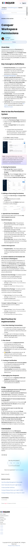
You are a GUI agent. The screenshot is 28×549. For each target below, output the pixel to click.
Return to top (4, 474)
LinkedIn (6, 455)
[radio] (10, 463)
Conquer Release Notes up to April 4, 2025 (12, 490)
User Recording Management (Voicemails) (11, 482)
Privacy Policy (11, 545)
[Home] (8, 3)
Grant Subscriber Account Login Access (11, 485)
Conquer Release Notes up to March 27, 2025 (12, 492)
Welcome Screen (8, 106)
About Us (18, 545)
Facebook (2, 455)
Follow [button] (14, 42)
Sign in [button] (24, 3)
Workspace (4, 9)
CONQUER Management (12, 7)
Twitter (4, 455)
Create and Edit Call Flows (8, 487)
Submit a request (19, 469)
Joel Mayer (7, 37)
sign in (5, 503)
